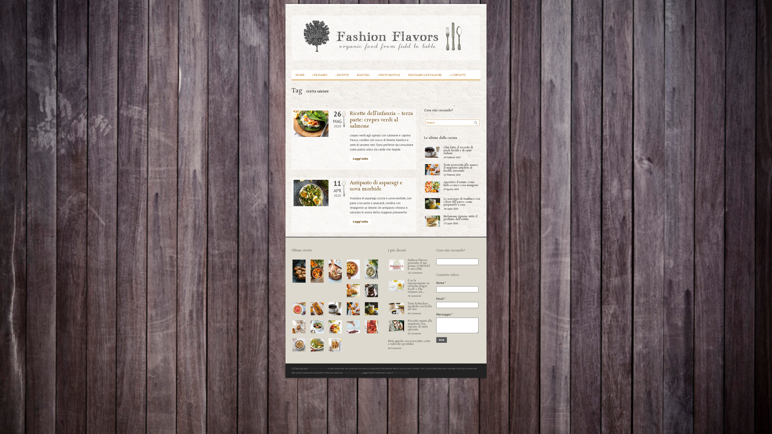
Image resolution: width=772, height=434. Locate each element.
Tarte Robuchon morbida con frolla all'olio (420, 306)
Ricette (342, 75)
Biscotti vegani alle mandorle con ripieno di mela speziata (420, 325)
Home (300, 75)
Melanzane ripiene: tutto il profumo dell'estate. (460, 218)
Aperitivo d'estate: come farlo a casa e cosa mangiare (460, 183)
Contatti (458, 75)
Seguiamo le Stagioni (424, 75)
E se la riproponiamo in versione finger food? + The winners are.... (418, 286)
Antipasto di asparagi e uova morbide (376, 186)
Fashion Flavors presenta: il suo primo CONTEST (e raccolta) (419, 264)
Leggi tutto (360, 158)
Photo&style (389, 75)
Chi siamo (319, 75)
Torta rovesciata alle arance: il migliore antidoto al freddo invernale (460, 168)
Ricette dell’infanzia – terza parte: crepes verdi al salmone (381, 119)
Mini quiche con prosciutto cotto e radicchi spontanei (409, 342)
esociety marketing (352, 372)
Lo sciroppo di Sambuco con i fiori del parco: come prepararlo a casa (461, 202)
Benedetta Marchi (317, 368)
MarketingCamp (401, 372)
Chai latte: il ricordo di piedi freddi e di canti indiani (458, 150)
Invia (441, 340)
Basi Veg (363, 75)
